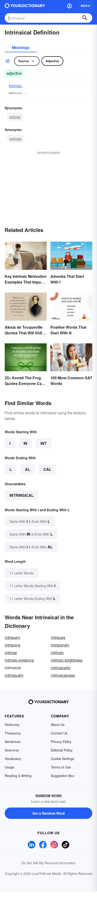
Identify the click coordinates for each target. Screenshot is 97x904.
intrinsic (15, 116)
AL (27, 469)
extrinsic (15, 138)
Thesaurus (13, 733)
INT (43, 443)
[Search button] (85, 18)
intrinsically (14, 675)
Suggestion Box (62, 775)
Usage (9, 767)
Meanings (20, 47)
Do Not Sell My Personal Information (48, 862)
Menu (85, 6)
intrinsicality (61, 667)
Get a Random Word (48, 813)
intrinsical (21, 495)
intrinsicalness (63, 675)
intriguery (12, 637)
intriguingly (60, 645)
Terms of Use (61, 767)
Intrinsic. (16, 85)
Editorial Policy (62, 750)
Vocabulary (13, 758)
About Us (58, 724)
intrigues (58, 637)
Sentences (12, 741)
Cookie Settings (62, 758)
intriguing (12, 645)
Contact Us (59, 733)
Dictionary (12, 724)
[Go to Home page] (25, 6)
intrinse (11, 652)
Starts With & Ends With (29, 521)
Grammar (12, 750)
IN (25, 443)
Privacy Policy (61, 741)
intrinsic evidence (19, 660)
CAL (47, 469)
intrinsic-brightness (66, 660)
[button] (69, 6)
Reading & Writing (18, 775)
